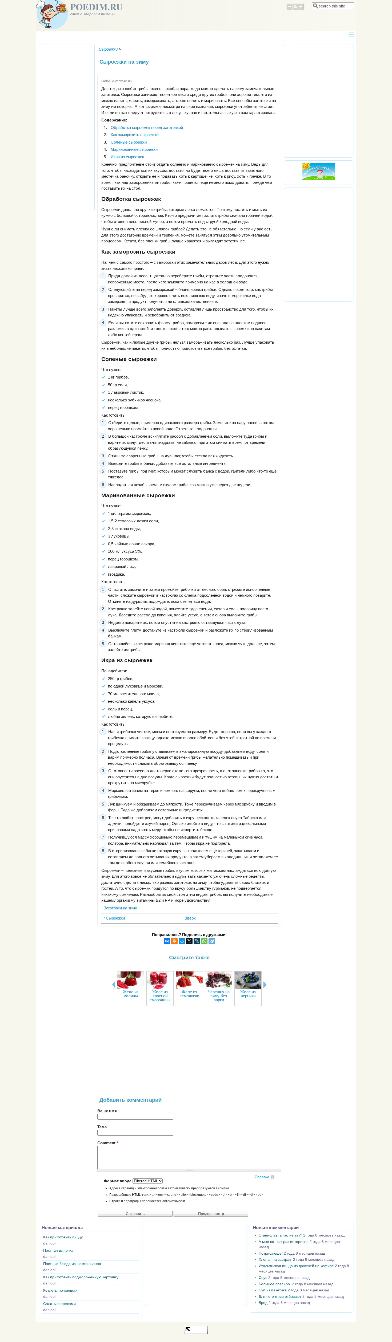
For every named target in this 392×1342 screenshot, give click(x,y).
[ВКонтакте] (167, 941)
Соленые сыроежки (129, 142)
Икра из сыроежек (127, 156)
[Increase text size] (301, 9)
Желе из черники (248, 994)
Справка (262, 1177)
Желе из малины (130, 994)
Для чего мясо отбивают (280, 1297)
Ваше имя (107, 1111)
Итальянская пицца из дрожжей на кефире (296, 1266)
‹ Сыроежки (114, 918)
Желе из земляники (189, 994)
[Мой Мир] (182, 941)
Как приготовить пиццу (63, 1237)
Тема (102, 1127)
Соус (263, 1278)
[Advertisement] (189, 1054)
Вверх (188, 918)
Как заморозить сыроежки (134, 134)
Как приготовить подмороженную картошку (80, 1277)
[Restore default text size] (295, 9)
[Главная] (52, 28)
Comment (107, 1143)
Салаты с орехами (59, 1304)
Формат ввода (118, 1181)
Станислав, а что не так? (280, 1235)
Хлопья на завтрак (275, 1260)
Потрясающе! (271, 1253)
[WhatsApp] (204, 941)
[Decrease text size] (289, 9)
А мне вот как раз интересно (284, 1242)
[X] (189, 941)
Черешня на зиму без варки (219, 996)
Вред (263, 1303)
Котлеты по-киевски (60, 1290)
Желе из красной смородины (160, 996)
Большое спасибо (275, 1284)
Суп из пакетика (273, 1290)
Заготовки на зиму (120, 908)
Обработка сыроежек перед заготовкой (147, 127)
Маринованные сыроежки (134, 149)
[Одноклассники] (174, 941)
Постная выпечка (58, 1250)
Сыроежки (108, 49)
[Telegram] (212, 941)
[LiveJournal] (197, 941)
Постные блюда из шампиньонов (72, 1264)
